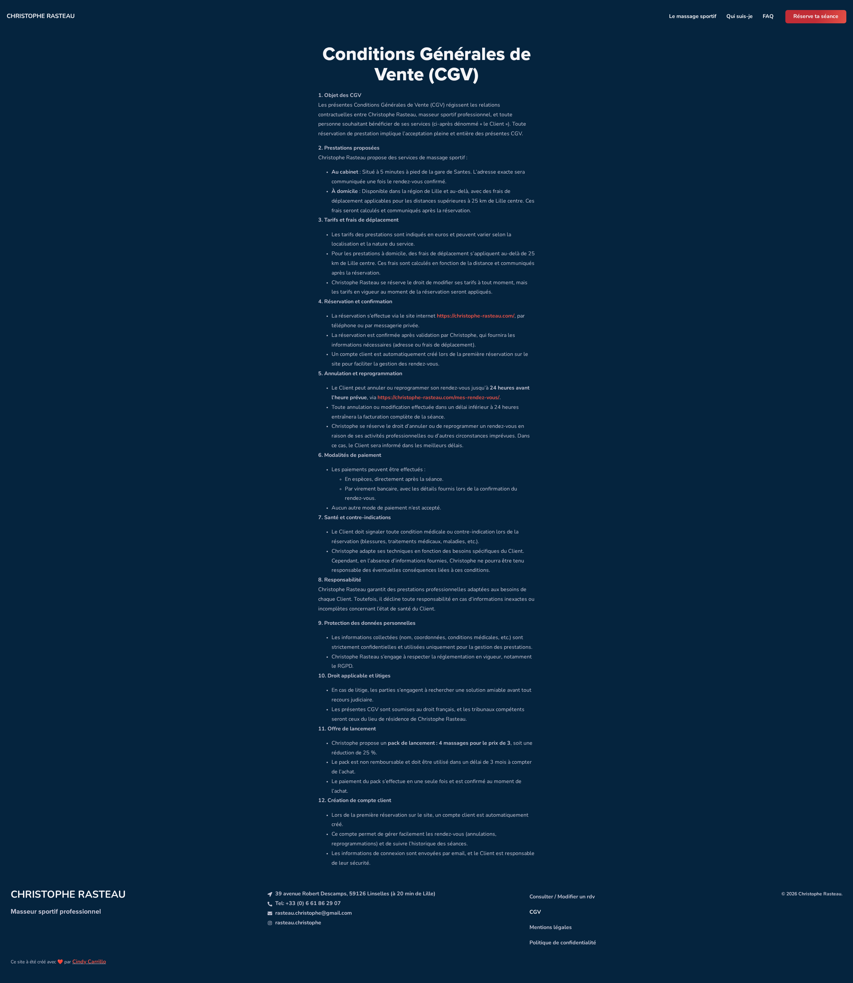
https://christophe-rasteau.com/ (475, 316)
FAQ (768, 16)
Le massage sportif (692, 16)
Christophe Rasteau (41, 17)
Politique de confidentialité (562, 943)
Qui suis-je (739, 16)
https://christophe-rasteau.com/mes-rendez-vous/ (438, 398)
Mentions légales (550, 927)
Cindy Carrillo (89, 962)
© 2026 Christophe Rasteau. (811, 894)
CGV (535, 912)
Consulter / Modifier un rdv (562, 897)
